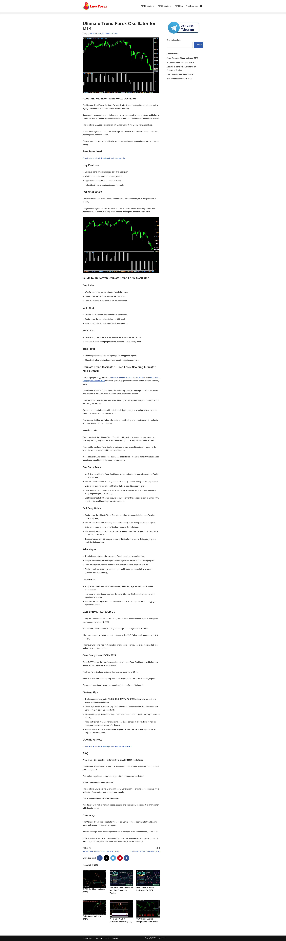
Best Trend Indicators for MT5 (179, 79)
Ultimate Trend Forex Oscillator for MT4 (126, 377)
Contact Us (115, 938)
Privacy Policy (88, 938)
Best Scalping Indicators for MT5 (180, 74)
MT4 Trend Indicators (110, 33)
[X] (106, 858)
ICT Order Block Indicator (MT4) (180, 62)
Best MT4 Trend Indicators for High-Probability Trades (121, 890)
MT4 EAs (179, 6)
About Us (99, 938)
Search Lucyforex (174, 40)
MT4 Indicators (95, 33)
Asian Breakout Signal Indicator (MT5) (183, 58)
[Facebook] (100, 858)
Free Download (192, 6)
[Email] (113, 858)
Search (199, 45)
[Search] (201, 6)
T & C (107, 938)
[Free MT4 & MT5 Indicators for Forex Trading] (95, 6)
